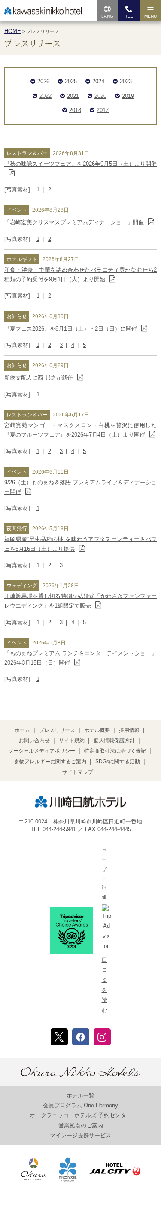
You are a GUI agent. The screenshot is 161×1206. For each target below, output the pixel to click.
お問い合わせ (34, 740)
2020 (100, 96)
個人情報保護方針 (114, 740)
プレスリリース (57, 730)
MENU (150, 16)
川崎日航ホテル (43, 11)
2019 (128, 96)
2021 (73, 96)
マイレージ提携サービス (80, 1135)
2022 (45, 96)
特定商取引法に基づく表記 (115, 750)
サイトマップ (77, 772)
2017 (103, 110)
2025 (71, 81)
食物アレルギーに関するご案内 (50, 761)
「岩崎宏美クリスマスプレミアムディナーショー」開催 (74, 222)
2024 (98, 81)
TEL (129, 16)
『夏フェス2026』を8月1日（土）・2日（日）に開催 (70, 328)
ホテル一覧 (80, 1095)
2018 (75, 110)
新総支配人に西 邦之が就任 (38, 377)
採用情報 (129, 730)
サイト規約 (72, 740)
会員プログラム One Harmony (80, 1105)
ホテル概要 (97, 730)
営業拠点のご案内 (80, 1125)
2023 (126, 81)
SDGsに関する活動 (117, 761)
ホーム (22, 730)
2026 (43, 81)
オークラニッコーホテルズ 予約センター (81, 1115)
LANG (107, 16)
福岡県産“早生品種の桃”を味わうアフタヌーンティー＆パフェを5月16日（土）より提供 (80, 544)
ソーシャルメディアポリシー (41, 750)
